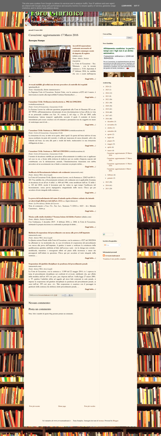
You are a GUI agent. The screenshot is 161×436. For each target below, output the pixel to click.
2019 (107, 109)
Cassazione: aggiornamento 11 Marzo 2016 (119, 164)
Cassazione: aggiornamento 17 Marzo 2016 (119, 159)
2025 (107, 89)
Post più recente (34, 406)
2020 (107, 106)
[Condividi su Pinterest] (72, 295)
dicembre (110, 121)
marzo (109, 150)
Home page (62, 406)
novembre (111, 124)
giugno (110, 141)
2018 (107, 112)
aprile (109, 147)
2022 (107, 99)
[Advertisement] (62, 385)
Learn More (127, 6)
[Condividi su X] (67, 295)
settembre (110, 131)
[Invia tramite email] (63, 295)
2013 (107, 188)
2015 (107, 182)
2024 (107, 93)
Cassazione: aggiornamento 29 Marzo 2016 (119, 154)
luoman (101, 421)
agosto (109, 134)
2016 (107, 118)
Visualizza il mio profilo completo (114, 259)
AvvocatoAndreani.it (112, 256)
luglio (109, 137)
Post (107, 245)
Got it (136, 6)
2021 (107, 102)
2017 (107, 115)
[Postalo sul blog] (65, 295)
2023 (107, 96)
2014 (107, 185)
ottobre (110, 128)
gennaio (110, 178)
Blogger (115, 421)
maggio (110, 144)
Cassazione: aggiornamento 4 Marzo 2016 (119, 170)
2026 (107, 86)
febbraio (110, 175)
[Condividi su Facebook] (69, 295)
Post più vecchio (89, 406)
